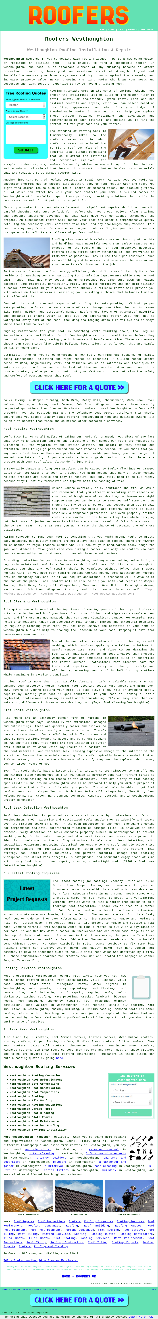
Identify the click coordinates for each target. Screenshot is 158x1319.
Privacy (152, 1289)
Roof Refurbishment (45, 1229)
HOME (102, 29)
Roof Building (96, 1225)
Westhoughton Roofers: (22, 58)
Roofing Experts (125, 1242)
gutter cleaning (41, 1153)
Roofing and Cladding (51, 1246)
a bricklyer (54, 1166)
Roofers (75, 1221)
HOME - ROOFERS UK (79, 1276)
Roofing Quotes (128, 1225)
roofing (68, 1054)
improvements (22, 1141)
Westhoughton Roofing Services (39, 1066)
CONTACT (132, 29)
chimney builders (51, 1157)
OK (151, 1316)
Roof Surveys (133, 1229)
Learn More (137, 1316)
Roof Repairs (24, 1221)
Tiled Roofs (14, 1238)
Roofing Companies (98, 1221)
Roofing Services (130, 1221)
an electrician (38, 1149)
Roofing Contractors (136, 1234)
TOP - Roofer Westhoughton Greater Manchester (41, 1260)
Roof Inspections (51, 1221)
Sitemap (6, 1289)
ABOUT (121, 29)
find (16, 1037)
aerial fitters (56, 1170)
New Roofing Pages (22, 1289)
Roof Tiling (28, 1234)
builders (109, 1170)
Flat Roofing (108, 1229)
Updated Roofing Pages (45, 1289)
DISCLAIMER (147, 29)
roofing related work (21, 1013)
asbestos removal (103, 1149)
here (59, 1058)
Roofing (72, 1225)
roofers (64, 975)
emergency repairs (63, 1000)
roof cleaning (96, 1000)
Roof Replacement (128, 1238)
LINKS (111, 29)
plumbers (60, 1161)
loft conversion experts (106, 1153)
